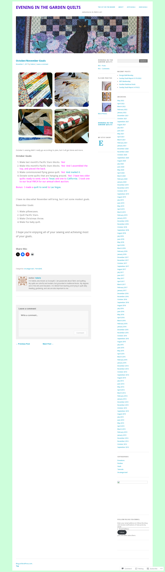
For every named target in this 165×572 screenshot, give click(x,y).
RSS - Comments (103, 69)
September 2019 (123, 194)
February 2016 (122, 324)
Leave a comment (42, 64)
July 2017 (120, 272)
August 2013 (121, 414)
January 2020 (121, 182)
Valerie (32, 64)
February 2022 (122, 109)
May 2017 (120, 278)
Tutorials (120, 469)
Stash (119, 466)
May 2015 (120, 351)
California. (72, 178)
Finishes (120, 463)
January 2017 (121, 290)
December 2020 (122, 149)
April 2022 (120, 104)
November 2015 (123, 333)
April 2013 (120, 426)
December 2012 (122, 438)
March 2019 (121, 212)
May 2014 (120, 387)
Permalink (38, 269)
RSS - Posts (102, 66)
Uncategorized (29, 269)
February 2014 (122, 396)
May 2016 (120, 314)
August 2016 (121, 305)
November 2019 (123, 188)
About (120, 7)
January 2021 (121, 146)
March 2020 (121, 176)
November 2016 (123, 296)
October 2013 (122, 408)
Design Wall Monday (126, 75)
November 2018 (123, 224)
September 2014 (123, 375)
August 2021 (121, 125)
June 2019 (120, 203)
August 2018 (121, 233)
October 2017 (122, 263)
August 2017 (121, 269)
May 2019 (120, 206)
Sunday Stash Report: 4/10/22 (129, 87)
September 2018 (123, 230)
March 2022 (121, 106)
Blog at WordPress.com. (24, 564)
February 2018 (122, 251)
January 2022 (121, 112)
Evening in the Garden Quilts (48, 7)
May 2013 (120, 423)
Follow (122, 532)
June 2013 (120, 420)
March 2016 (121, 321)
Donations (121, 460)
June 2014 (120, 384)
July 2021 (120, 128)
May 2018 (120, 242)
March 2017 (121, 284)
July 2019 (120, 200)
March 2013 (121, 429)
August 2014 (121, 378)
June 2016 (120, 311)
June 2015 (120, 348)
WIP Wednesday (124, 81)
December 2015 (122, 330)
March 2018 (121, 248)
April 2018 (120, 245)
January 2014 (121, 399)
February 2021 (122, 143)
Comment (80, 333)
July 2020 (120, 164)
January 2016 (121, 327)
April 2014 (120, 390)
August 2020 (121, 161)
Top (17, 566)
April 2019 (120, 209)
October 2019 (122, 191)
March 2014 (121, 393)
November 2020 (123, 152)
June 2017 (120, 275)
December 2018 (122, 221)
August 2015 (121, 342)
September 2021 (123, 122)
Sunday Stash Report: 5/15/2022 (130, 78)
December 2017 (122, 257)
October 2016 (122, 299)
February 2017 (122, 287)
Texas (52, 178)
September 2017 (123, 266)
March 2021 (121, 140)
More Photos (102, 114)
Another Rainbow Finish (127, 84)
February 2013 (122, 432)
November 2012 (123, 441)
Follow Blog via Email (128, 519)
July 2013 (120, 417)
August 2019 (121, 197)
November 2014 (123, 369)
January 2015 (121, 363)
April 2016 (120, 317)
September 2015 (123, 339)
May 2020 (120, 170)
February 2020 (122, 179)
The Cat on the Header (106, 7)
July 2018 (120, 236)
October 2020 (122, 155)
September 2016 (123, 302)
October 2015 (122, 336)
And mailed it (73, 172)
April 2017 (120, 281)
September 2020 (123, 158)
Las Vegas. (55, 187)
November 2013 (123, 405)
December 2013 (122, 402)
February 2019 (122, 215)
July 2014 (120, 381)
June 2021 (120, 131)
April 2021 (120, 137)
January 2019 (121, 218)
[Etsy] (101, 143)
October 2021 (122, 119)
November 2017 (123, 260)
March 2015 (121, 357)
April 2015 (120, 354)
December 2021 (122, 115)
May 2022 (120, 100)
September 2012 (123, 447)
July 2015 (120, 345)
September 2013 (123, 411)
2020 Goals (143, 7)
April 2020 (120, 173)
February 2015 (122, 360)
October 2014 (122, 372)
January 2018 (121, 254)
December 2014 (122, 366)
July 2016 (120, 308)
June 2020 (120, 167)
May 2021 (120, 134)
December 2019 (122, 185)
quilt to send (40, 187)
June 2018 (120, 239)
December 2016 (122, 293)
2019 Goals (131, 7)
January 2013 (121, 435)
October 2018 (122, 227)
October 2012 (122, 444)
